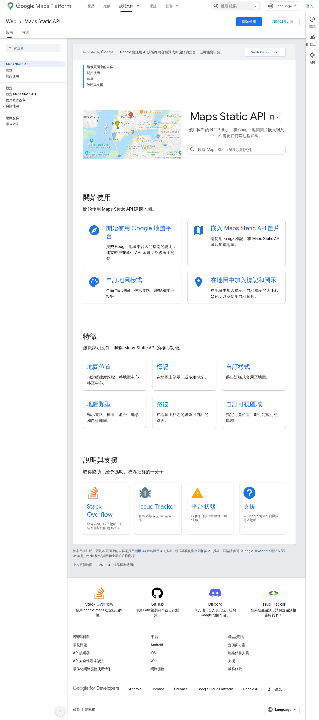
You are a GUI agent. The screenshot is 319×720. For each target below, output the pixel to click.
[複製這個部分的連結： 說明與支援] (125, 461)
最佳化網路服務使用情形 (92, 669)
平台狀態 (203, 506)
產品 (90, 6)
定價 (106, 6)
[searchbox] (33, 48)
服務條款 (235, 669)
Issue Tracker (157, 506)
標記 (162, 367)
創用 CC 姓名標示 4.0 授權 (153, 551)
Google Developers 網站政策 (263, 551)
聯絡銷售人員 (282, 21)
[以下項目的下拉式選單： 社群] (179, 6)
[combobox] (236, 5)
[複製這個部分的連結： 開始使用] (118, 198)
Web (11, 21)
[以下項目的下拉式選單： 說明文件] (139, 6)
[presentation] (184, 197)
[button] (32, 106)
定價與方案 (236, 645)
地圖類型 (99, 404)
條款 (76, 710)
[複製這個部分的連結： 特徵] (104, 337)
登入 (309, 6)
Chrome (158, 689)
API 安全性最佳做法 (88, 661)
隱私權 (90, 710)
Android (157, 645)
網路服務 (157, 669)
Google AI (250, 689)
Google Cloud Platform (215, 689)
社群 (169, 6)
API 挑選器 (81, 653)
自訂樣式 (238, 367)
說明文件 (126, 6)
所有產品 (275, 689)
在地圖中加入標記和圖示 (243, 280)
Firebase (181, 689)
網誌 (153, 6)
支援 (249, 506)
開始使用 (249, 21)
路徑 (162, 404)
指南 (9, 32)
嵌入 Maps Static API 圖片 (245, 228)
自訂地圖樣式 (124, 280)
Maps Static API (42, 21)
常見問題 (80, 645)
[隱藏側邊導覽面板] (60, 711)
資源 (25, 32)
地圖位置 (99, 367)
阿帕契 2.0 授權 (209, 551)
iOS (153, 653)
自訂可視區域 (244, 404)
